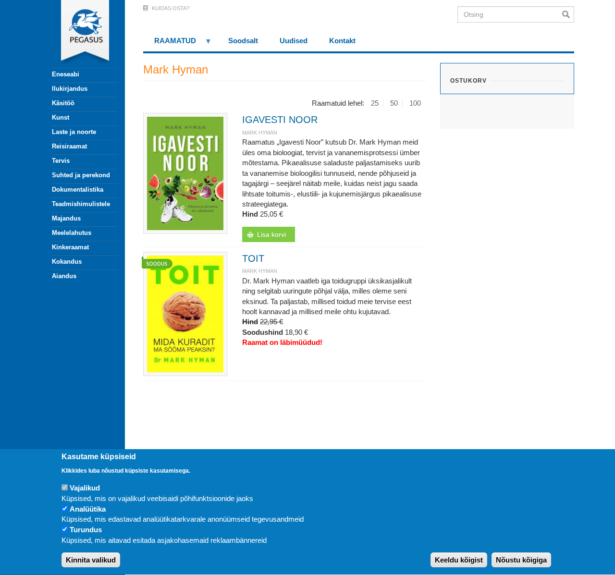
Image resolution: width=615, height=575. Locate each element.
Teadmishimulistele (81, 204)
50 (394, 103)
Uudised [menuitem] (294, 41)
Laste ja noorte (74, 131)
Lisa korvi (271, 234)
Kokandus (67, 261)
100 (415, 103)
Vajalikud (85, 488)
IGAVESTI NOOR (280, 119)
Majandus (66, 218)
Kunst (60, 117)
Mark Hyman (259, 132)
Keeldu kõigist (459, 560)
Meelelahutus (71, 232)
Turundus (86, 530)
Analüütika (88, 509)
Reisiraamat (69, 146)
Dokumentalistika (77, 189)
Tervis (61, 160)
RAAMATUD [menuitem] (169, 44)
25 (375, 103)
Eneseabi (65, 74)
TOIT (253, 258)
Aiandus (64, 276)
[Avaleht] (79, 33)
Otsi (568, 14)
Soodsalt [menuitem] (243, 41)
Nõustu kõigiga (521, 560)
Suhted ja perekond (81, 175)
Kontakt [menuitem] (342, 41)
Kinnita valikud (91, 560)
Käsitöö (63, 103)
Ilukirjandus (69, 88)
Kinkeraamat (70, 247)
